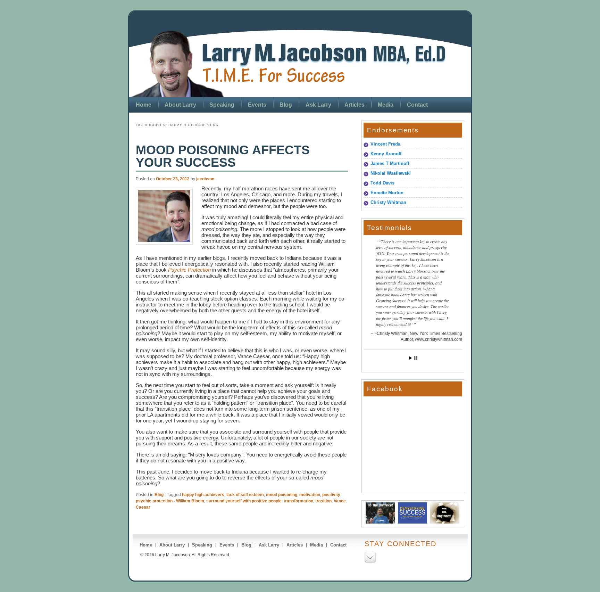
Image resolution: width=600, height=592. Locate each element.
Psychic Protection (189, 270)
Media (385, 105)
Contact (417, 105)
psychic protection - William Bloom (170, 501)
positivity (331, 494)
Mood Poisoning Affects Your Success (223, 156)
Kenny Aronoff (385, 153)
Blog (286, 105)
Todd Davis (382, 183)
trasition (323, 501)
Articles (354, 105)
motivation (309, 494)
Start (410, 358)
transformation (298, 501)
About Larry (180, 105)
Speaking (221, 105)
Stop (415, 358)
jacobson (205, 178)
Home (143, 105)
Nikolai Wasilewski (390, 173)
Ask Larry (318, 105)
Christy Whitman (388, 202)
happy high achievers (203, 494)
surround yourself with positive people (244, 501)
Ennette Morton (386, 192)
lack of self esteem (245, 494)
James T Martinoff (389, 163)
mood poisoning (281, 494)
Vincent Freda (385, 144)
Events (257, 105)
